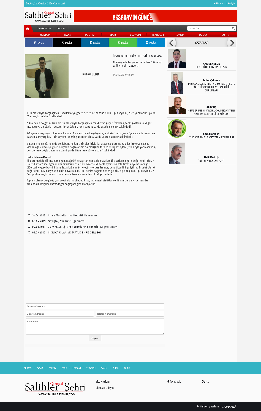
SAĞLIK (180, 34)
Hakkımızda (219, 3)
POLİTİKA (90, 34)
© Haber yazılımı (208, 406)
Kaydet (95, 338)
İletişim (231, 3)
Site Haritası (103, 381)
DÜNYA (203, 34)
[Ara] (233, 28)
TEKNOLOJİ (158, 34)
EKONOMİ (135, 34)
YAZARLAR (201, 43)
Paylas (40, 42)
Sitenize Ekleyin (105, 388)
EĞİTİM (225, 34)
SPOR (113, 34)
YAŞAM (67, 34)
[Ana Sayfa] (28, 29)
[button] (171, 43)
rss (207, 381)
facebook (175, 381)
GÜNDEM (45, 34)
